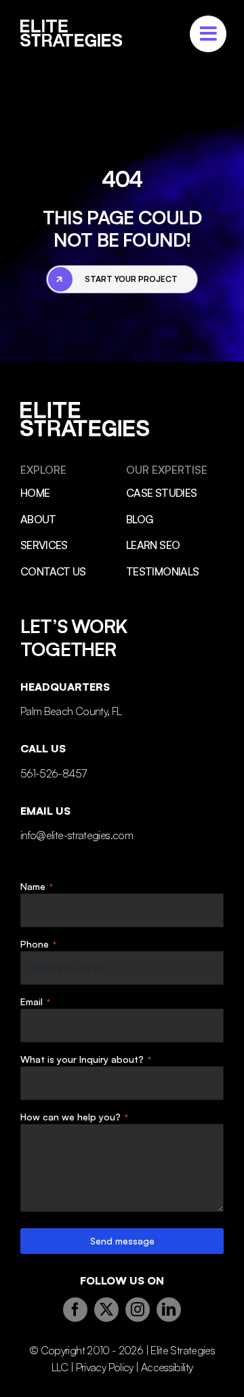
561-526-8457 (53, 773)
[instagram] (137, 1309)
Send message (122, 1241)
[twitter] (106, 1309)
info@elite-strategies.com (76, 835)
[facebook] (75, 1309)
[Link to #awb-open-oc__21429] (208, 34)
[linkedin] (169, 1309)
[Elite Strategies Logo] (71, 25)
